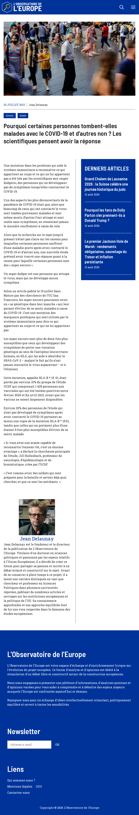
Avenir (10, 115)
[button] (121, 7)
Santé (23, 115)
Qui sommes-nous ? (21, 780)
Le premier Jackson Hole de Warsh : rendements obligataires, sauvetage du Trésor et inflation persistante (106, 251)
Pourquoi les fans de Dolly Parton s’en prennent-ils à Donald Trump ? (105, 215)
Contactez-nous (18, 792)
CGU (39, 786)
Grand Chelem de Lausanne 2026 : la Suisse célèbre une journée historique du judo (106, 183)
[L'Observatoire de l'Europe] (22, 7)
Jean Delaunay (38, 105)
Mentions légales (19, 786)
